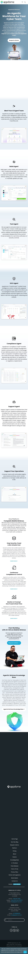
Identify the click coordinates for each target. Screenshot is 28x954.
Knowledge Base (14, 860)
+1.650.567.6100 (16, 898)
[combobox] (15, 919)
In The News (14, 863)
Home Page (15, 839)
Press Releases (14, 866)
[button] (22, 2)
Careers (14, 884)
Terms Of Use (14, 869)
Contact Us (15, 881)
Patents (15, 857)
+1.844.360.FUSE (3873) (16, 900)
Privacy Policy (14, 872)
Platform (14, 848)
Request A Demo (14, 845)
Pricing (14, 851)
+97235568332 (16, 913)
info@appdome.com (16, 902)
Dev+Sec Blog (14, 842)
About (14, 854)
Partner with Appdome (14, 875)
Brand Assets (14, 878)
